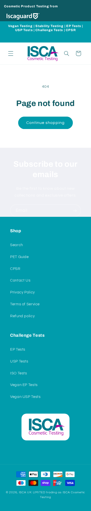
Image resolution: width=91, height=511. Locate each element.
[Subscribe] (75, 210)
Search (16, 245)
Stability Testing (49, 26)
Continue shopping (45, 123)
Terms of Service (25, 304)
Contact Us (20, 280)
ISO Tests (18, 373)
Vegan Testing (20, 26)
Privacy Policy (22, 292)
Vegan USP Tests (25, 397)
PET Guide (19, 257)
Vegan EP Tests (24, 385)
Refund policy (22, 316)
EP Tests (73, 26)
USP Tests (24, 30)
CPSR (71, 30)
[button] (10, 53)
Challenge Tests (49, 30)
